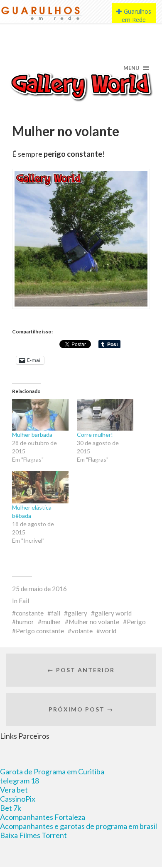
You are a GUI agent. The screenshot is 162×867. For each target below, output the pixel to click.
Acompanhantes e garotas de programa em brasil (78, 826)
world (108, 631)
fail (55, 613)
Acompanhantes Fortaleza (42, 816)
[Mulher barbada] (40, 415)
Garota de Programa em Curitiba (52, 771)
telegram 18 (19, 780)
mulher (51, 621)
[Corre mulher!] (105, 415)
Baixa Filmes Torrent (33, 835)
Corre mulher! (95, 434)
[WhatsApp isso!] (30, 348)
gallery (77, 613)
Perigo (136, 621)
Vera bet (14, 789)
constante (30, 613)
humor (25, 621)
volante (82, 631)
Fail (24, 600)
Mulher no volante (94, 621)
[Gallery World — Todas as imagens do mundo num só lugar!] (81, 86)
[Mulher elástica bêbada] (40, 487)
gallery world (113, 613)
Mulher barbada (32, 434)
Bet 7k (10, 807)
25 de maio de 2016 (39, 588)
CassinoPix (17, 798)
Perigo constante (40, 631)
